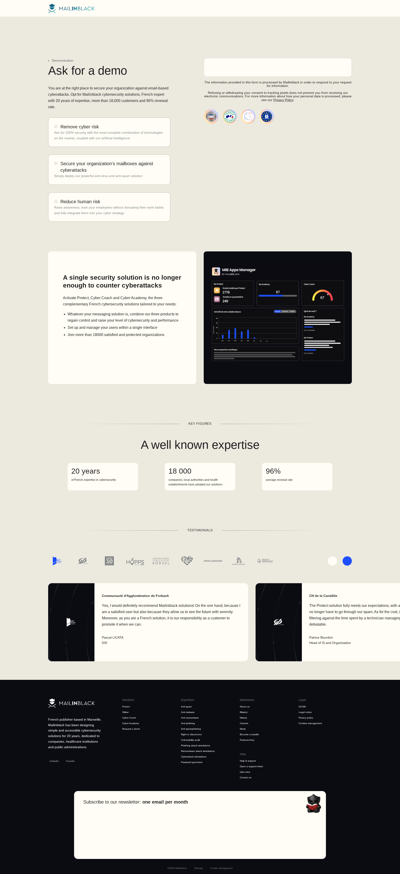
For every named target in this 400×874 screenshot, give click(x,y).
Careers (244, 723)
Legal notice (305, 712)
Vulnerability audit (190, 740)
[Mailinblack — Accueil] (71, 8)
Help (243, 754)
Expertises (187, 700)
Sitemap (198, 868)
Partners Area (247, 740)
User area (245, 772)
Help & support (248, 761)
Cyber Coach (129, 717)
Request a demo (131, 729)
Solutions (128, 700)
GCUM (302, 706)
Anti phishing (188, 723)
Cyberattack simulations (193, 756)
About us (245, 706)
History (243, 717)
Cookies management (310, 723)
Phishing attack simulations (195, 745)
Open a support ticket (251, 766)
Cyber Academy (130, 723)
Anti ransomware (190, 717)
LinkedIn (54, 761)
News (243, 729)
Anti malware (188, 712)
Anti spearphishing (191, 729)
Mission (244, 712)
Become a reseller (249, 734)
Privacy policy (306, 717)
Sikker (125, 712)
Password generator (192, 762)
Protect (126, 706)
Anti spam (186, 706)
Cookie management (221, 868)
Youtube (70, 761)
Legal (302, 700)
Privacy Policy (283, 100)
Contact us (245, 777)
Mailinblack (247, 700)
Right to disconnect (191, 734)
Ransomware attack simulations (198, 751)
